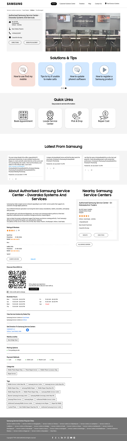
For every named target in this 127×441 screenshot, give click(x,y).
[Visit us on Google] (55, 437)
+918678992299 (83, 222)
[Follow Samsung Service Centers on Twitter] (58, 437)
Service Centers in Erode (58, 426)
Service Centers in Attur (13, 424)
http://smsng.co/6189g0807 (17, 166)
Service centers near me (14, 10)
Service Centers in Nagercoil (21, 431)
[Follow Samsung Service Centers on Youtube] (71, 437)
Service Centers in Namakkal (40, 431)
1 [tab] (61, 83)
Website (85, 235)
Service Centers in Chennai (50, 424)
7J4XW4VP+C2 (11, 329)
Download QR (34, 289)
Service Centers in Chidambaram (69, 424)
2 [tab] (63, 83)
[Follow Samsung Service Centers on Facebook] (52, 437)
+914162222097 (16, 33)
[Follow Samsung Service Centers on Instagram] (68, 437)
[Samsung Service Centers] (14, 3)
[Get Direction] (27, 331)
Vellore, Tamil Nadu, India (14, 331)
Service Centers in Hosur (74, 426)
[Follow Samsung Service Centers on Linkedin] (62, 437)
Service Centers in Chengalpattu (31, 424)
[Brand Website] (74, 437)
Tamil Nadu (25, 10)
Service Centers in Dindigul (41, 426)
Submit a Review (14, 259)
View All (33, 259)
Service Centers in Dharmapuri (23, 426)
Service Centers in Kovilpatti (58, 428)
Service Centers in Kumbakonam (96, 428)
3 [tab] (65, 83)
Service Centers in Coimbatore (89, 424)
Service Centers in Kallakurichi (91, 426)
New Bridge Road (13, 340)
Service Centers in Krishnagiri (76, 428)
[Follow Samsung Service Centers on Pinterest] (65, 437)
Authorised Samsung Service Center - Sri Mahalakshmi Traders (95, 203)
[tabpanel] (23, 74)
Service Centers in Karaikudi (24, 428)
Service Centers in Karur (41, 428)
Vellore (32, 10)
